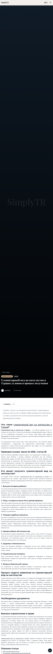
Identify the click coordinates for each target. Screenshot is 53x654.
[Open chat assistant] (50, 650)
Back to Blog (6, 372)
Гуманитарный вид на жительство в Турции (15, 638)
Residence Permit (7, 376)
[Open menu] (50, 2)
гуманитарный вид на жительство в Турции (26, 425)
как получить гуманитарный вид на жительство (17, 653)
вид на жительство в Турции (11, 651)
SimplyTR (5, 2)
